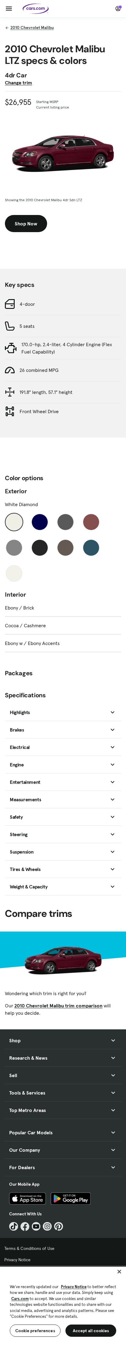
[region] (63, 1307)
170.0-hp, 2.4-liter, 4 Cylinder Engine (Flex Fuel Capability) (66, 348)
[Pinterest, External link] (58, 1226)
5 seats (27, 326)
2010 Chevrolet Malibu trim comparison (58, 1005)
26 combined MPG (39, 370)
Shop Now (26, 224)
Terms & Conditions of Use (29, 1248)
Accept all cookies (91, 1330)
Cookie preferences (35, 1330)
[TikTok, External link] (13, 1226)
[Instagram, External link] (47, 1226)
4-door (27, 304)
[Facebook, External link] (24, 1226)
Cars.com (20, 1298)
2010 (32, 27)
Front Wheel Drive (39, 411)
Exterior (16, 491)
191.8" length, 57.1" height (46, 392)
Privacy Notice (17, 1259)
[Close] (119, 1271)
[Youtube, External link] (36, 1226)
